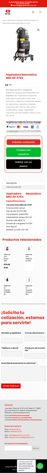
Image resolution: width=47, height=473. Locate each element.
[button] (38, 30)
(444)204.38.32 (14, 429)
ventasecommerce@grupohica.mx (21, 437)
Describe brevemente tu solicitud (19, 363)
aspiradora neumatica (16, 98)
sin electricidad (21, 113)
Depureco (12, 20)
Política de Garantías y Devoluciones (26, 420)
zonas (11, 115)
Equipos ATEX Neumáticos (27, 20)
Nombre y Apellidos (11, 334)
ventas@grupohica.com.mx (18, 435)
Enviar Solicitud (11, 385)
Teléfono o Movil (10, 348)
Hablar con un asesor (23, 164)
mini (16, 107)
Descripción (11, 183)
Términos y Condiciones (21, 418)
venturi (32, 113)
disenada (30, 101)
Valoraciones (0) (13, 187)
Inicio (4, 20)
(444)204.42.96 (16, 432)
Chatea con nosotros (23, 152)
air (16, 95)
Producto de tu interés (35, 349)
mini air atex (24, 107)
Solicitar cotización (23, 142)
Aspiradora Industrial (27, 95)
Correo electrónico (35, 333)
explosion (23, 104)
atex (29, 98)
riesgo (20, 110)
